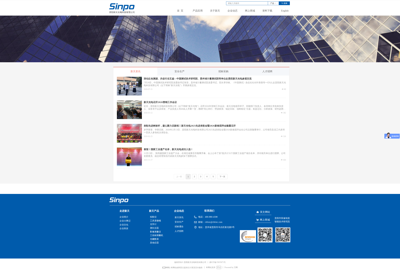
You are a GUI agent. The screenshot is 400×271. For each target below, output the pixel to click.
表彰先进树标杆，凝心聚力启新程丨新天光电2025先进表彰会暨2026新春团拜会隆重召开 (190, 126)
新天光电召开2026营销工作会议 (160, 102)
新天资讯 (135, 71)
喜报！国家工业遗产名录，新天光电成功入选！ (168, 149)
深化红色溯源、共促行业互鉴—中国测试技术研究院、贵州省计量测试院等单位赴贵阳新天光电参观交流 (198, 78)
